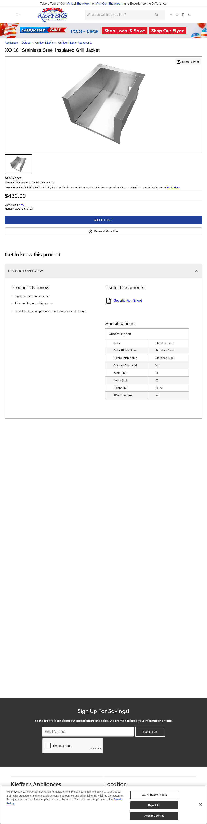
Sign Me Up (150, 732)
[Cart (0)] (189, 14)
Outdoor (26, 42)
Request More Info (106, 231)
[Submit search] (156, 14)
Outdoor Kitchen (44, 42)
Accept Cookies (154, 815)
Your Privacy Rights (154, 794)
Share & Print (190, 61)
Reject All (154, 805)
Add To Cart (103, 220)
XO (22, 204)
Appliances (11, 42)
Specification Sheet (128, 300)
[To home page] (52, 14)
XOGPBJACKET (24, 209)
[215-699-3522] (183, 14)
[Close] (200, 804)
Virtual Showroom (79, 3)
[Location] (177, 14)
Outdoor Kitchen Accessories (75, 42)
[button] (18, 14)
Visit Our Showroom (110, 3)
